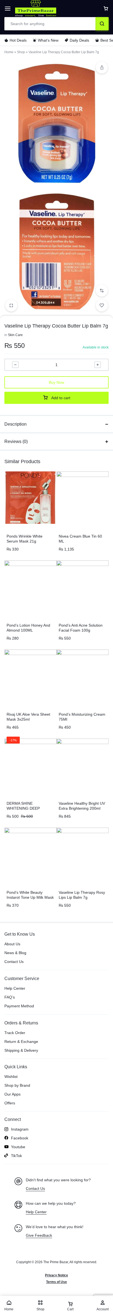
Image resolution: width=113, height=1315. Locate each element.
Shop (21, 52)
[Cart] (106, 8)
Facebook (19, 1138)
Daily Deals (79, 40)
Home (8, 52)
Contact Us (14, 961)
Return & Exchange (21, 1041)
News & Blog (15, 953)
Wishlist (11, 1076)
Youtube (18, 1147)
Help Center (14, 988)
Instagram (20, 1129)
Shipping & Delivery (21, 1050)
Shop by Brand (17, 1085)
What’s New (48, 40)
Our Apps (12, 1094)
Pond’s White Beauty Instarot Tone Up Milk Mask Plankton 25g (30, 897)
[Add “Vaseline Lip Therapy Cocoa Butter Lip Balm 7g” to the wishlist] (102, 305)
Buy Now (56, 382)
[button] (102, 291)
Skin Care (15, 335)
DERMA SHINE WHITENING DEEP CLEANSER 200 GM (24, 808)
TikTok (16, 1155)
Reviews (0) (16, 441)
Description (15, 424)
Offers (9, 1103)
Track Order (14, 1032)
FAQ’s (9, 997)
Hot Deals (18, 40)
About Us (12, 944)
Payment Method (19, 1006)
